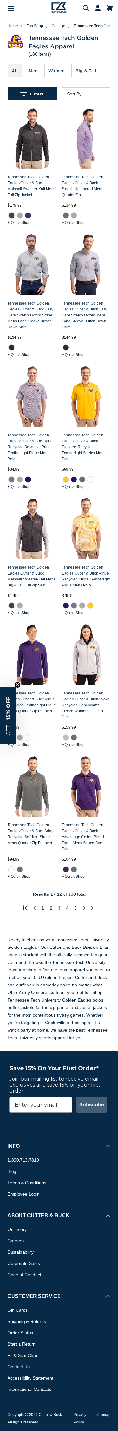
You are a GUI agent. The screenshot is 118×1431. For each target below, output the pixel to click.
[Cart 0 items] (110, 8)
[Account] (95, 8)
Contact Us (19, 1366)
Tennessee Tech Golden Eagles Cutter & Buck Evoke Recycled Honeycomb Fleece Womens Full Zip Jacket (86, 705)
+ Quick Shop (19, 222)
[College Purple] (28, 479)
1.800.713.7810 (23, 1160)
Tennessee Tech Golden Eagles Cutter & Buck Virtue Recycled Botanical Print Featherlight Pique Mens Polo (31, 447)
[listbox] (91, 94)
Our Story (17, 1229)
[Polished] (73, 215)
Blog (12, 1171)
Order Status (20, 1332)
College (58, 26)
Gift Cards (18, 1310)
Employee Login (24, 1193)
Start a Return (22, 1344)
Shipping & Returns (27, 1321)
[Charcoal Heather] (11, 215)
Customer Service (34, 1296)
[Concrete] (65, 737)
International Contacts (29, 1389)
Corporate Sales (24, 1263)
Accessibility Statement (30, 1377)
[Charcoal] (11, 347)
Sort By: (75, 93)
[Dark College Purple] (65, 869)
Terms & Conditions (27, 1182)
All (15, 70)
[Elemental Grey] (65, 215)
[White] (90, 479)
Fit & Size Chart (23, 1355)
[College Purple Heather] (28, 215)
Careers (16, 1240)
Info (14, 1146)
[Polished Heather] (19, 215)
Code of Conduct (24, 1274)
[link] (11, 215)
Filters (36, 93)
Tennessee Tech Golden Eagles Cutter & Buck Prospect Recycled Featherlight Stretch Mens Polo (83, 447)
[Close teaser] (17, 685)
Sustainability (21, 1252)
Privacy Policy (80, 1418)
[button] (8, 715)
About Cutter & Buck (39, 1215)
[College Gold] (65, 479)
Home (13, 26)
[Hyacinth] (11, 479)
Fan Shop (34, 26)
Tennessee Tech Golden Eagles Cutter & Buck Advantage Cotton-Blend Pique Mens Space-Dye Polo (83, 837)
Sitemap (103, 1414)
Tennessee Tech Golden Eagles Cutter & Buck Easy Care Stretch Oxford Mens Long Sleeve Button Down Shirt (84, 315)
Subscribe (91, 1104)
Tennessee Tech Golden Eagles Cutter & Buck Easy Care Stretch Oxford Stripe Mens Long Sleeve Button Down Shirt (30, 315)
